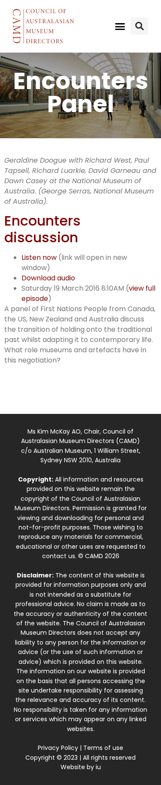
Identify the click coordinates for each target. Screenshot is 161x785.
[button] (120, 26)
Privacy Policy (58, 747)
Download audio (48, 278)
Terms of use (103, 747)
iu (98, 767)
